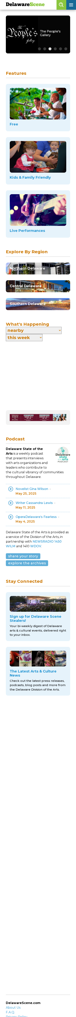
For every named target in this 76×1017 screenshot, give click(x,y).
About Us (13, 1007)
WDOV (35, 546)
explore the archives (27, 563)
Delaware (25, 4)
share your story (23, 556)
